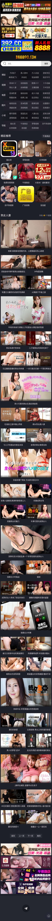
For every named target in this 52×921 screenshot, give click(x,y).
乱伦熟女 (35, 97)
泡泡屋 (24, 128)
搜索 (46, 63)
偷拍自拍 (24, 93)
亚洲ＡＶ (12, 83)
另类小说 (24, 118)
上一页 (21, 836)
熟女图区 (35, 107)
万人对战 (35, 73)
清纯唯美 (24, 107)
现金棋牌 (35, 77)
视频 (4, 85)
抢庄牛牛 (46, 77)
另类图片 (46, 107)
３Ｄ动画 (46, 83)
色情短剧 (35, 128)
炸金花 (24, 77)
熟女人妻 (12, 87)
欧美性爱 (46, 93)
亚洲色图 (24, 103)
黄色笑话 (35, 118)
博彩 (4, 74)
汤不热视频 (46, 123)
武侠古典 (46, 113)
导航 (4, 125)
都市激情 (12, 113)
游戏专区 (46, 73)
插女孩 (13, 123)
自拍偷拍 (24, 83)
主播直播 (35, 87)
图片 (4, 105)
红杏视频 (12, 128)
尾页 (39, 836)
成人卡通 (35, 93)
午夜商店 (24, 123)
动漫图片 (46, 103)
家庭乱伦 (24, 113)
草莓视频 (35, 123)
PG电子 (13, 73)
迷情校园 (12, 118)
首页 (13, 836)
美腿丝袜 (12, 107)
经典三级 (24, 97)
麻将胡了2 (13, 77)
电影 (4, 95)
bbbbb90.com (26, 57)
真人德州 (24, 73)
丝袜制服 (24, 87)
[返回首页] (48, 915)
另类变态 (46, 97)
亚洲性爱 (12, 93)
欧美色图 (35, 103)
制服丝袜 (12, 97)
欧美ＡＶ (35, 83)
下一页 (30, 836)
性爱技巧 (46, 118)
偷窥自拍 (12, 103)
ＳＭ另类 (46, 87)
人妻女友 (35, 113)
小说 (4, 115)
